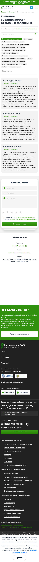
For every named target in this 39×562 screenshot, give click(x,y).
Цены (3, 351)
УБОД (30, 58)
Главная (3, 12)
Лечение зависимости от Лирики (13, 47)
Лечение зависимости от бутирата (14, 64)
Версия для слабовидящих (13, 382)
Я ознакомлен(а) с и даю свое (21, 218)
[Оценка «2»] (8, 212)
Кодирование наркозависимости (13, 50)
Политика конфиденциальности (12, 525)
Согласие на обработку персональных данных (23, 219)
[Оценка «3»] (12, 212)
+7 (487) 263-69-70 (19, 3)
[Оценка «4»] (17, 212)
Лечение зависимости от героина (13, 58)
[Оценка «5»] (21, 212)
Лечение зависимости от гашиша (13, 61)
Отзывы (11, 12)
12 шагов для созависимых (26, 29)
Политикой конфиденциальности (24, 217)
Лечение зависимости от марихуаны (14, 56)
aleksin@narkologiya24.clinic (19, 253)
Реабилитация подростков (11, 67)
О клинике (5, 357)
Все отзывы (28, 39)
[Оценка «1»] (4, 212)
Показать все (6, 71)
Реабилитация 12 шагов (10, 53)
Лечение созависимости (10, 39)
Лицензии (5, 363)
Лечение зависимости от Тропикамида (15, 44)
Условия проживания (9, 369)
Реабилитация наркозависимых (13, 42)
